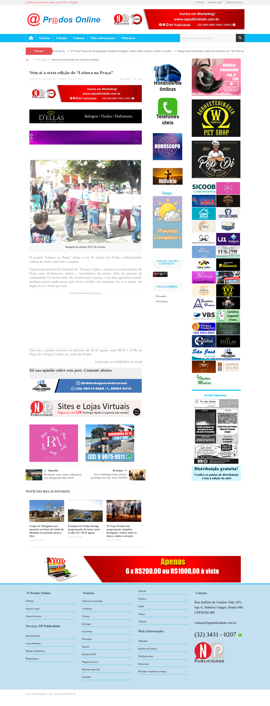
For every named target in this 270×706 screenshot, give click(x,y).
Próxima (118, 470)
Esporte (85, 646)
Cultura (85, 616)
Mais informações (103, 38)
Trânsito (142, 621)
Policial (142, 591)
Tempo (141, 614)
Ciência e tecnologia (92, 601)
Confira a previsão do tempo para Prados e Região (52, 2)
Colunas (79, 38)
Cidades (61, 38)
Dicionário (161, 296)
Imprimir (127, 79)
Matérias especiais (91, 669)
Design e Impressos (35, 651)
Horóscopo (143, 664)
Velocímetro (162, 301)
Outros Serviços (234, 2)
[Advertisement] (85, 322)
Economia (87, 631)
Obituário (128, 38)
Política (142, 598)
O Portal (199, 2)
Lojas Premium (33, 643)
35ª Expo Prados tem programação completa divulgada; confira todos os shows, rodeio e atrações (88, 51)
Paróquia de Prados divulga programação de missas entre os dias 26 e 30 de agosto (84, 529)
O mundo (86, 677)
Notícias (44, 38)
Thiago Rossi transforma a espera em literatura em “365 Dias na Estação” (183, 51)
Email (139, 79)
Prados (81, 79)
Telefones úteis (145, 656)
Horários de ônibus (147, 648)
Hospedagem (32, 658)
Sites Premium (33, 635)
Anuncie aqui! (215, 2)
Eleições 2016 (89, 654)
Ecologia (86, 624)
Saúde (141, 606)
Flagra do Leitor (90, 662)
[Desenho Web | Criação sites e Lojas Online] (209, 652)
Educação (72, 79)
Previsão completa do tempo (152, 671)
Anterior (53, 470)
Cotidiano (87, 608)
